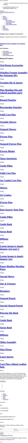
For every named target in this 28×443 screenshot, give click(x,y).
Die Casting (9, 20)
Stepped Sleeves (8, 129)
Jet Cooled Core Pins (10, 180)
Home (4, 16)
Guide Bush (6, 224)
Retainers (5, 291)
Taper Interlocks (8, 158)
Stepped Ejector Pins (10, 144)
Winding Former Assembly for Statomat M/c (13, 74)
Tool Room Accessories (11, 65)
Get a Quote (6, 29)
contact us (5, 28)
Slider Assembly (8, 342)
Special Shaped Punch (11, 305)
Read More (3, 381)
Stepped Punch (7, 298)
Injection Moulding (10, 21)
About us (5, 17)
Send (2, 433)
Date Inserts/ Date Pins (11, 209)
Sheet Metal (9, 23)
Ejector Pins (6, 136)
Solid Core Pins (8, 114)
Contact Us (5, 399)
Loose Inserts (6, 356)
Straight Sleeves (8, 122)
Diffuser (4, 239)
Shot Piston (6, 349)
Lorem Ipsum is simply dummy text (11, 257)
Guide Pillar (6, 165)
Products (5, 19)
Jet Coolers (5, 195)
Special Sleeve (7, 276)
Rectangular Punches (11, 107)
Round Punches (8, 100)
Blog (4, 27)
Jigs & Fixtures (8, 283)
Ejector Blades (7, 151)
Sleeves (3, 187)
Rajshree (2, 37)
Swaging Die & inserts (11, 82)
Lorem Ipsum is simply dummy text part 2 (11, 247)
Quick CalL (7, 12)
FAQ (4, 25)
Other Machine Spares (11, 24)
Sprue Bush (6, 231)
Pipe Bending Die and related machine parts (11, 91)
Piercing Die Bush (9, 313)
